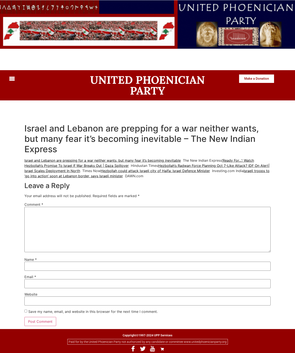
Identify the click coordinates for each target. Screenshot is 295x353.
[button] (40, 79)
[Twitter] (143, 349)
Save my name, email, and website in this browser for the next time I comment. (93, 311)
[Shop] (162, 349)
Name (30, 259)
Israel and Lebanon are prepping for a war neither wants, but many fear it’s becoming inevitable (102, 160)
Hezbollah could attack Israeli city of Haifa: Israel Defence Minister (155, 171)
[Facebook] (133, 349)
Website (30, 294)
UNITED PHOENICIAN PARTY (147, 85)
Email (30, 277)
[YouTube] (152, 349)
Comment (33, 204)
